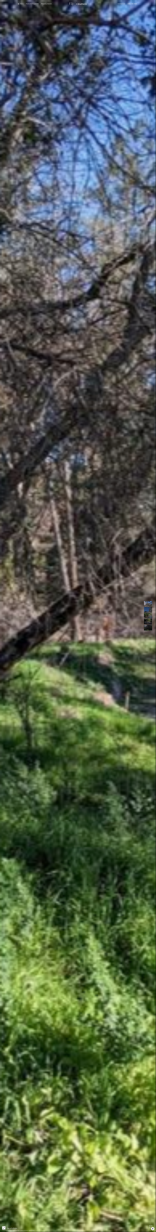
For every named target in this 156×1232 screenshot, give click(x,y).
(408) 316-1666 (132, 4)
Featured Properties (32, 4)
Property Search (46, 4)
